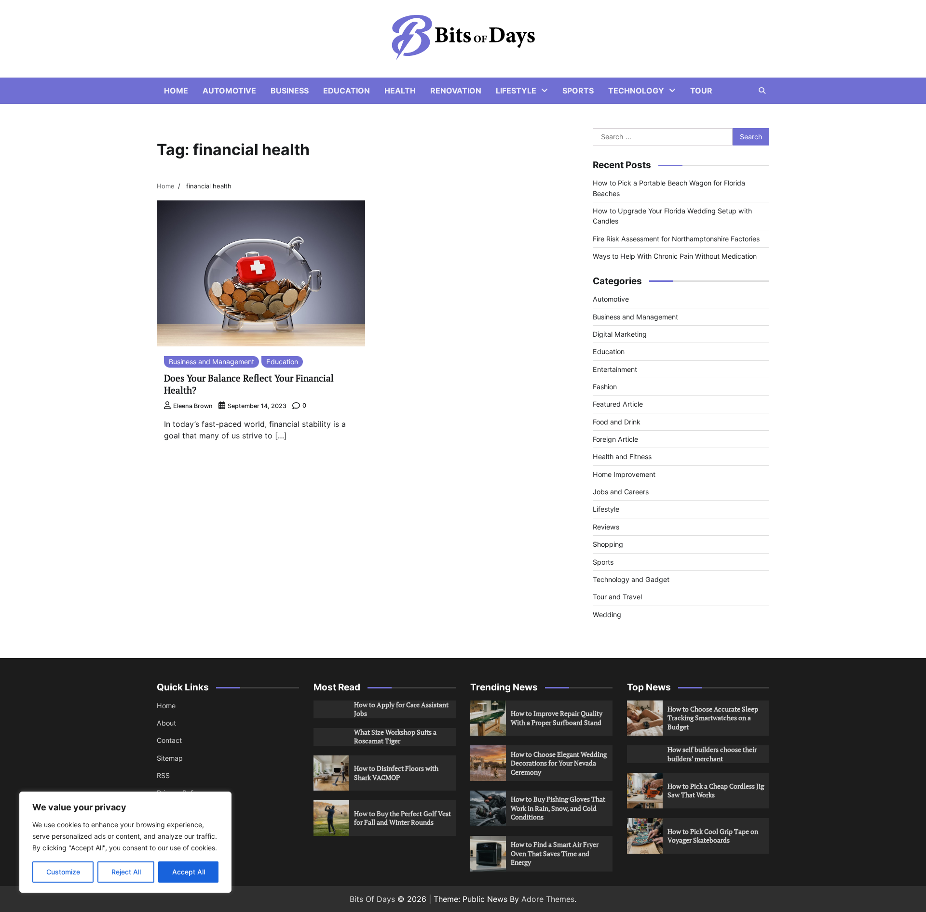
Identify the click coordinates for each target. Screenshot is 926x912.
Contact (169, 740)
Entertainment (615, 369)
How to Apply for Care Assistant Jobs (401, 709)
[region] (125, 842)
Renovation (455, 90)
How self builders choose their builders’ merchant (712, 754)
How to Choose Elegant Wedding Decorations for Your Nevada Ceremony (559, 763)
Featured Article (618, 404)
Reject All (126, 872)
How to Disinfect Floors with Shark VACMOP (396, 773)
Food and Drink (616, 422)
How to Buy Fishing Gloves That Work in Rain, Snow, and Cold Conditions (558, 807)
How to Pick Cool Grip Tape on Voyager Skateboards (712, 836)
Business (290, 90)
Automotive (229, 90)
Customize (63, 872)
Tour (701, 90)
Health (400, 90)
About (166, 723)
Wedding (607, 614)
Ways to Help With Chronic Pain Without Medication (675, 256)
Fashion (605, 387)
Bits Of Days (372, 899)
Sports (578, 90)
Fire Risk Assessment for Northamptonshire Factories (676, 239)
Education (346, 90)
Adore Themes (547, 899)
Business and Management (211, 361)
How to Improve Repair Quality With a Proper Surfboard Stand (556, 718)
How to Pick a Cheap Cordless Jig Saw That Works (715, 790)
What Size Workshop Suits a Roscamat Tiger (395, 736)
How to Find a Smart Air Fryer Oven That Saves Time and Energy (555, 853)
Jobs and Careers (621, 492)
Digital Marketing (620, 334)
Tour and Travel (617, 597)
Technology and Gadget (631, 579)
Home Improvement (624, 474)
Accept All (188, 872)
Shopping (608, 544)
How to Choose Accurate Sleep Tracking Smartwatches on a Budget (712, 717)
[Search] (762, 90)
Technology (636, 90)
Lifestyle (516, 90)
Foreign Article (615, 439)
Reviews (606, 527)
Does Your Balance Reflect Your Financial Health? (249, 384)
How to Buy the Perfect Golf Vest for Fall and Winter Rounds (402, 818)
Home (176, 90)
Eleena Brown (193, 406)
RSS (163, 775)
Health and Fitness (622, 456)
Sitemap (170, 758)
